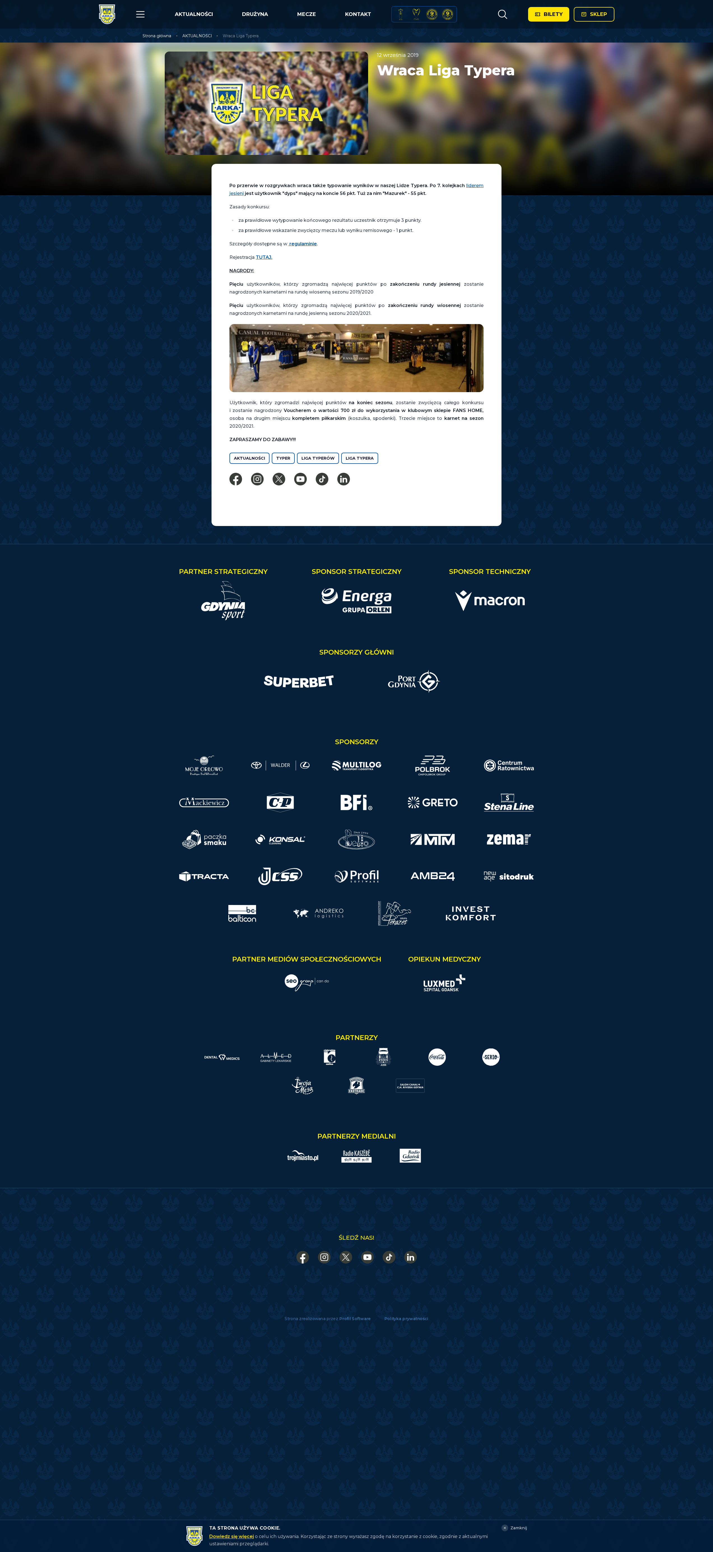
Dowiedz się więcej (231, 1536)
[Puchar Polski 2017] (416, 14)
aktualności (249, 458)
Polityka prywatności (406, 1318)
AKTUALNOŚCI (194, 14)
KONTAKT (358, 14)
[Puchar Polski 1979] (400, 14)
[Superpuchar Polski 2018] (447, 14)
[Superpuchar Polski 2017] (432, 14)
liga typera (360, 458)
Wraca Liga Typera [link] (241, 35)
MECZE (306, 14)
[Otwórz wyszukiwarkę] (502, 14)
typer (283, 458)
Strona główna (157, 35)
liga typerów (318, 458)
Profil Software (355, 1318)
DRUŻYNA (255, 14)
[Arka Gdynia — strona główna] (107, 14)
